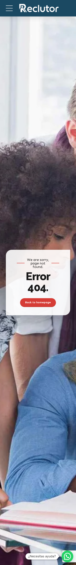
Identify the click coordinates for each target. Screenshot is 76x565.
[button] (67, 556)
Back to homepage (38, 302)
